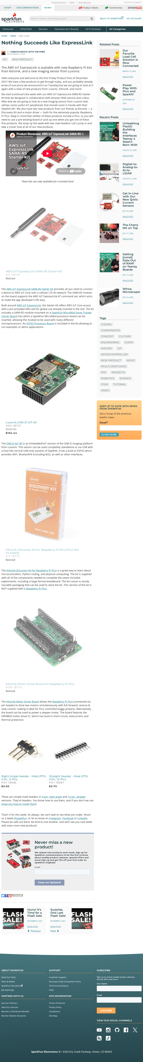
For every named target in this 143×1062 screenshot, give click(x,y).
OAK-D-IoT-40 (14, 443)
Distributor (84, 2)
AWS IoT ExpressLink (29, 305)
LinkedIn (82, 818)
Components (110, 330)
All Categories (117, 29)
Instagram (55, 818)
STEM (104, 384)
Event (129, 342)
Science (125, 378)
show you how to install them (18, 804)
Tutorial (119, 384)
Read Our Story (8, 977)
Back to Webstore (111, 18)
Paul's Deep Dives (113, 366)
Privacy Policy (55, 1007)
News (48, 7)
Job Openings (7, 990)
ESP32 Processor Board (40, 323)
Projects (118, 372)
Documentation (28, 7)
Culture (125, 336)
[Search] (91, 18)
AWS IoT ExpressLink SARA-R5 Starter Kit (29, 289)
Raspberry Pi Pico (36, 588)
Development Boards (66, 29)
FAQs (51, 990)
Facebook (68, 818)
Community (115, 8)
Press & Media (8, 981)
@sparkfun (20, 818)
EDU (72, 2)
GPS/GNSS (26, 29)
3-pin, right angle (52, 796)
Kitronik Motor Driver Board (22, 701)
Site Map (53, 1015)
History (106, 348)
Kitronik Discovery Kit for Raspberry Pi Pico (31, 570)
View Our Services (9, 1007)
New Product (22, 59)
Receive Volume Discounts (13, 1015)
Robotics (107, 378)
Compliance (54, 1011)
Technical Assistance (58, 985)
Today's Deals (90, 8)
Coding (106, 324)
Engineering (110, 342)
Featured (11, 29)
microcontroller (114, 354)
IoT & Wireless (93, 29)
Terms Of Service (57, 1003)
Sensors (43, 29)
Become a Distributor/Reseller (15, 1011)
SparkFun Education (11, 985)
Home (4, 35)
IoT (5, 59)
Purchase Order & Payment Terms (65, 981)
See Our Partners (9, 1003)
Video (105, 390)
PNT (103, 372)
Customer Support (133, 2)
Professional (59, 2)
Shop (7, 7)
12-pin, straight (76, 796)
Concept (107, 336)
